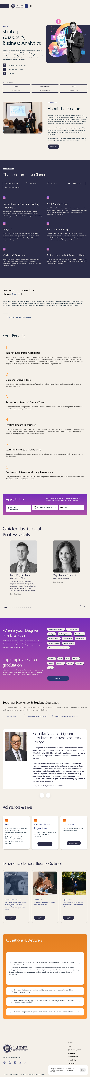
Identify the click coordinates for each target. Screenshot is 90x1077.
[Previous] (80, 606)
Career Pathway (16, 90)
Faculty (74, 86)
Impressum (71, 1053)
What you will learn (45, 86)
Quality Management (74, 1050)
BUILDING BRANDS (38, 1074)
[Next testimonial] (48, 795)
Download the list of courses (19, 317)
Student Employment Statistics (66, 716)
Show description (15, 594)
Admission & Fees (73, 90)
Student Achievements (37, 716)
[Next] (84, 606)
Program (16, 86)
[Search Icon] (31, 6)
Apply (10, 918)
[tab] (5, 607)
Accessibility (72, 1060)
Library (70, 1046)
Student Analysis (14, 716)
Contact (70, 1043)
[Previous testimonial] (42, 795)
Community (71, 1063)
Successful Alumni (45, 90)
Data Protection (73, 1056)
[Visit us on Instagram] (4, 1062)
